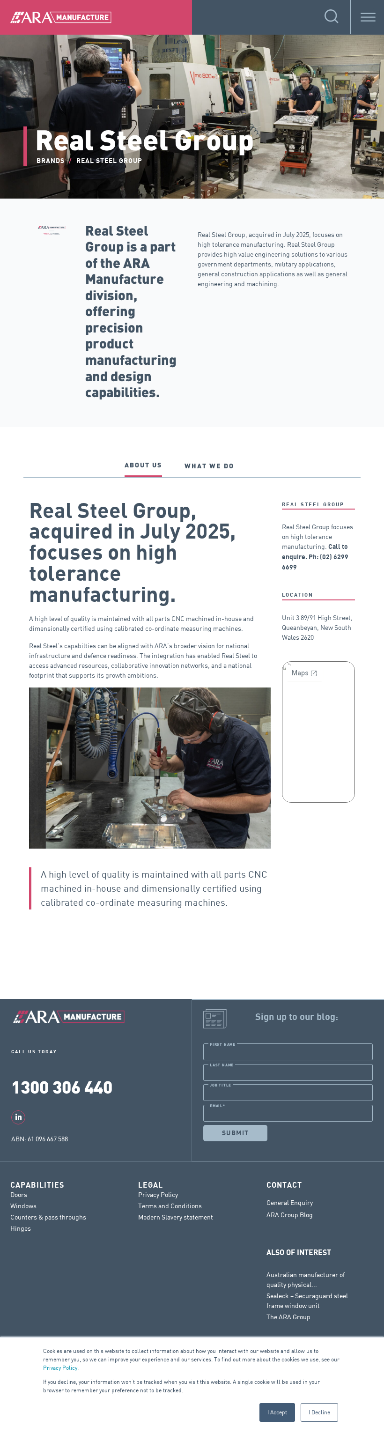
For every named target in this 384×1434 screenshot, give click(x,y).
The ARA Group (288, 1317)
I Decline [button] (319, 1412)
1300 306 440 (61, 1086)
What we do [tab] (209, 466)
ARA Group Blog (289, 1214)
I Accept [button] (277, 1412)
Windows (23, 1206)
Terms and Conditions (170, 1206)
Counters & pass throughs (48, 1217)
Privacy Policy (60, 1367)
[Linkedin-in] (18, 1117)
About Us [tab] (143, 465)
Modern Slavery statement (175, 1217)
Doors (18, 1194)
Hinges (20, 1228)
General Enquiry (289, 1202)
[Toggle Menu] (368, 17)
